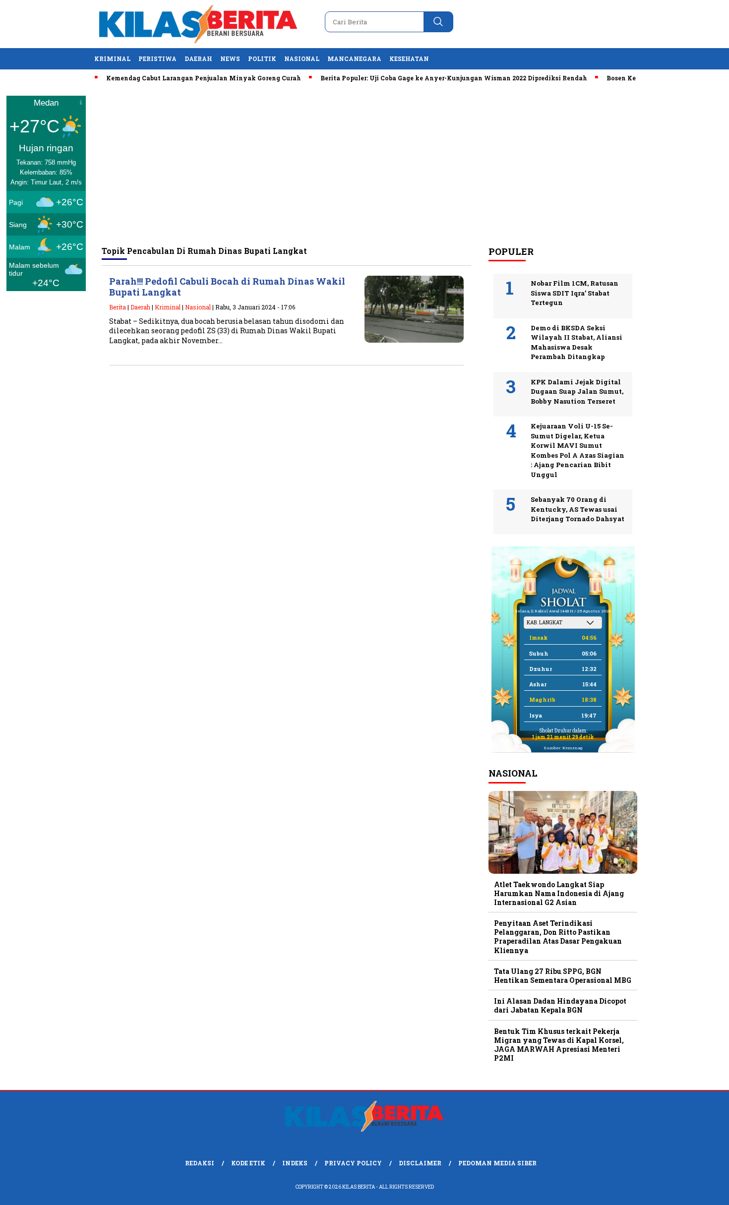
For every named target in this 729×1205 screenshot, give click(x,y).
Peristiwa (157, 58)
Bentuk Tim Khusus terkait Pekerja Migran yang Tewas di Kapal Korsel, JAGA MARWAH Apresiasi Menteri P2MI (559, 1044)
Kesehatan (409, 58)
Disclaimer (420, 1163)
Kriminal (112, 58)
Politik (262, 58)
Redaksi (199, 1163)
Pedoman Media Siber (497, 1163)
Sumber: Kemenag (563, 747)
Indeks (294, 1163)
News (230, 58)
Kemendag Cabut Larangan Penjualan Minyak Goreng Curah (185, 78)
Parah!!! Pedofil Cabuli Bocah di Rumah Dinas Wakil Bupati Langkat (227, 287)
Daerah (198, 58)
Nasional (301, 58)
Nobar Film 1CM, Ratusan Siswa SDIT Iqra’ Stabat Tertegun (574, 293)
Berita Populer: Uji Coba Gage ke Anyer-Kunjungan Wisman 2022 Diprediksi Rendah (435, 78)
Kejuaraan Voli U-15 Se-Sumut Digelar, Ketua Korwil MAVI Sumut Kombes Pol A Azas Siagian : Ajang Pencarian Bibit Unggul (577, 450)
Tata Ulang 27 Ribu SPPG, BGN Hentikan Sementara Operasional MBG (562, 975)
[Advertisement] (364, 164)
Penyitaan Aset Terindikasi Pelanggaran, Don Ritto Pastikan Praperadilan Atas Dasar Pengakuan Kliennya (558, 936)
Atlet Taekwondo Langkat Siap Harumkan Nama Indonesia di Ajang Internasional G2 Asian (559, 893)
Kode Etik (248, 1163)
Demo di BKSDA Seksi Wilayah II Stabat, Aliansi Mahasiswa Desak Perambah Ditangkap (576, 342)
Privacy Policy (353, 1163)
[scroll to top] (699, 1190)
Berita (117, 307)
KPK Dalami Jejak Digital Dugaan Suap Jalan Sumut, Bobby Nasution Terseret (577, 391)
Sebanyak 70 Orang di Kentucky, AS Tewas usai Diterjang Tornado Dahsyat (577, 509)
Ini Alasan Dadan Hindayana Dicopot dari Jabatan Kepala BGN (560, 1005)
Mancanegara (354, 58)
